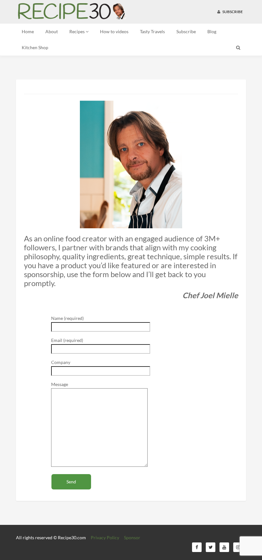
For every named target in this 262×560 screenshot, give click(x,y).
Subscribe (232, 11)
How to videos (114, 31)
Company (60, 362)
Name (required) (67, 318)
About (51, 31)
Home (28, 31)
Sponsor (132, 537)
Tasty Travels (152, 31)
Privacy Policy (105, 537)
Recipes (77, 31)
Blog (211, 31)
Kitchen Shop (35, 47)
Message (59, 384)
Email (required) (67, 340)
